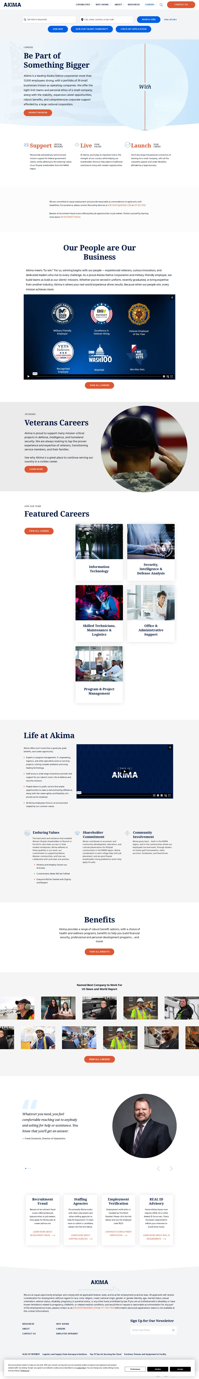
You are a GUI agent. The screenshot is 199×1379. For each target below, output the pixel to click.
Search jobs (149, 19)
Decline (158, 1369)
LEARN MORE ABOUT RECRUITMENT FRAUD (41, 1233)
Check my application (133, 29)
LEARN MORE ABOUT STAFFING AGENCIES (79, 1237)
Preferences (135, 1369)
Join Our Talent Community (92, 29)
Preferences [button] (25, 1371)
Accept (180, 1369)
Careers (60, 1329)
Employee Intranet (67, 1334)
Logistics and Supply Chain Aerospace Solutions (65, 1354)
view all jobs (170, 19)
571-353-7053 (140, 205)
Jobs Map (58, 29)
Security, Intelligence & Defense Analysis (151, 568)
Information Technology (99, 569)
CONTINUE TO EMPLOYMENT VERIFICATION (118, 1233)
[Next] (171, 1168)
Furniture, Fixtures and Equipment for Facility (145, 1354)
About (26, 1329)
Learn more (36, 469)
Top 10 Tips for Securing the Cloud (105, 1354)
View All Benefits (100, 952)
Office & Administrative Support (151, 630)
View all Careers (99, 385)
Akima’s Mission (38, 112)
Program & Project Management (99, 691)
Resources (134, 4)
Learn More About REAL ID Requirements (156, 1237)
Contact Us (181, 4)
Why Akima (62, 1324)
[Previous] (158, 1168)
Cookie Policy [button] (81, 1368)
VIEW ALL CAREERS (39, 531)
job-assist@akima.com (119, 205)
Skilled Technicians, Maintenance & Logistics (99, 630)
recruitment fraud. (71, 217)
